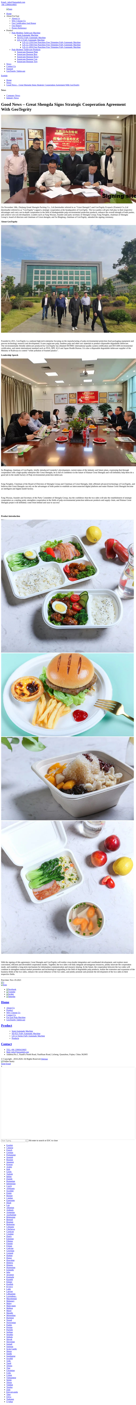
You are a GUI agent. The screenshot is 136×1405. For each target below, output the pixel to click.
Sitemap (44, 1059)
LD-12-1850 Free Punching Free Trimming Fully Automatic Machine (51, 47)
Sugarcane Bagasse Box (27, 54)
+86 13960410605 (9, 4)
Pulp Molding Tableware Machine (26, 33)
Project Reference (19, 28)
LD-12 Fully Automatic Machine (31, 40)
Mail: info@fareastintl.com (17, 1052)
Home (9, 14)
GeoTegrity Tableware (15, 71)
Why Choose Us (19, 21)
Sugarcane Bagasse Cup (27, 59)
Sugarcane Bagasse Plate (27, 52)
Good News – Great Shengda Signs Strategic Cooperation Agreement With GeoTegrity (42, 85)
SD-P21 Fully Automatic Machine (31, 37)
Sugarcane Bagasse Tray (27, 61)
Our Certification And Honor (24, 23)
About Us (16, 18)
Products (15, 1038)
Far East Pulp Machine (16, 1017)
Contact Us (11, 66)
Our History (17, 25)
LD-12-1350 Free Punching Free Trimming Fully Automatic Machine (51, 42)
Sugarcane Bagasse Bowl (27, 57)
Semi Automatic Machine (27, 35)
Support (9, 69)
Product (9, 1010)
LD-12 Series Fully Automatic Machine (28, 1036)
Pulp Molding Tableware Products (26, 49)
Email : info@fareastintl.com (13, 2)
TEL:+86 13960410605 (16, 1049)
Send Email (6, 1064)
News (8, 64)
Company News (13, 95)
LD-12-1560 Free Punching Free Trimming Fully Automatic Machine (51, 45)
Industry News (12, 98)
